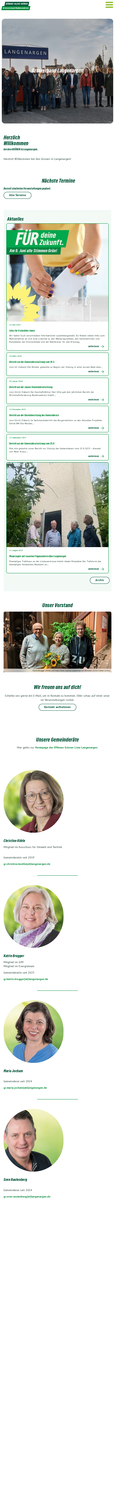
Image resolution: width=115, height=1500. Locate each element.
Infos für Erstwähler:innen (22, 330)
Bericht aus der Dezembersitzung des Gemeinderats (34, 415)
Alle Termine (17, 195)
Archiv (99, 580)
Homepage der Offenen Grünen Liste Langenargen (66, 747)
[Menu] (109, 5)
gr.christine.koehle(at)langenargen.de (27, 864)
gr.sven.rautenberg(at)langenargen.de (27, 1196)
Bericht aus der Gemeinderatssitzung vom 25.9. (32, 443)
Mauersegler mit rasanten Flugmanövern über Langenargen (37, 556)
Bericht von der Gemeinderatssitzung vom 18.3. (32, 361)
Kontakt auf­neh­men (57, 707)
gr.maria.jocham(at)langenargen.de (25, 1087)
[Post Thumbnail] (57, 272)
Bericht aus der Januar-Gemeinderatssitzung (31, 387)
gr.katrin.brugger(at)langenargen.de (26, 979)
